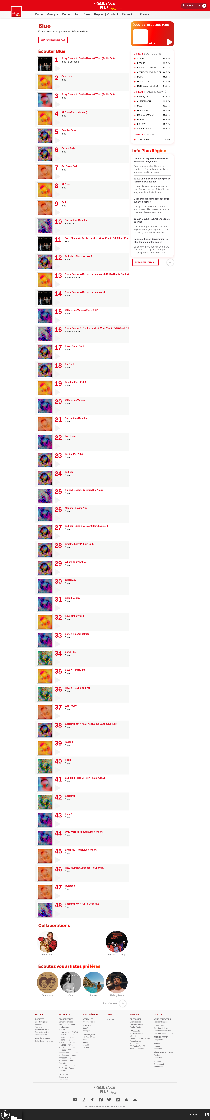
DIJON (153, 77)
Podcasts (38, 1024)
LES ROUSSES (153, 110)
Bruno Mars (47, 995)
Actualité (38, 1027)
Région (67, 14)
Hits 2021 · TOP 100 (67, 1048)
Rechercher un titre (42, 1030)
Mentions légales (104, 1106)
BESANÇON (153, 97)
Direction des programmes (164, 1033)
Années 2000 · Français (68, 1055)
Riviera (93, 995)
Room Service (135, 1041)
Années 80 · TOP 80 (67, 1066)
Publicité (157, 1055)
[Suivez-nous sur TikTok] (92, 1099)
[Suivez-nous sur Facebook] (100, 1099)
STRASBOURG (153, 139)
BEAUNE (153, 63)
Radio (39, 14)
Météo (85, 1040)
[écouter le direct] (170, 42)
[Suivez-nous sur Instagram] (83, 1099)
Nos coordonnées (161, 1022)
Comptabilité (159, 1040)
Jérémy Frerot (117, 995)
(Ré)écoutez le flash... (145, 262)
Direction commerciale (162, 1031)
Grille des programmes (44, 1041)
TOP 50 (62, 1030)
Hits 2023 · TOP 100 (67, 1042)
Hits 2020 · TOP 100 (67, 1050)
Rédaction (158, 1049)
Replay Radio (135, 1027)
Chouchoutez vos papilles (140, 1038)
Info (77, 14)
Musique (52, 14)
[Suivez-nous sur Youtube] (75, 1099)
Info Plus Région (89, 1022)
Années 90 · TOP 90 (67, 1058)
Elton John (73, 62)
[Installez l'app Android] (135, 1099)
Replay (99, 14)
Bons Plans (87, 1028)
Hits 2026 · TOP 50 (66, 1035)
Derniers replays (136, 1024)
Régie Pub (129, 14)
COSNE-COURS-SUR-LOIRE (153, 72)
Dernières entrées (66, 1022)
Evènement (134, 1044)
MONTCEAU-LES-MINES (153, 86)
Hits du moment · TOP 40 (68, 1032)
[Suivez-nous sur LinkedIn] (117, 1099)
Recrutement (159, 1064)
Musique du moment (67, 1024)
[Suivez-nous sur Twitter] (109, 1099)
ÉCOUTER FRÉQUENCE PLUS (151, 24)
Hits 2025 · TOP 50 (66, 1037)
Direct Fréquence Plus (43, 1022)
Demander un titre (42, 1032)
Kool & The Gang (116, 954)
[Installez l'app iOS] (126, 1099)
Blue (63, 62)
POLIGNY (153, 124)
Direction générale (161, 1028)
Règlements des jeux (118, 1106)
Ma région (86, 1031)
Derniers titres (135, 1022)
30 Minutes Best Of (137, 1046)
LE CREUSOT (153, 81)
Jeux (87, 14)
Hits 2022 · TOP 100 (67, 1045)
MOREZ (153, 119)
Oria (70, 995)
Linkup (74, 223)
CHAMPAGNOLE (153, 101)
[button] (5, 1114)
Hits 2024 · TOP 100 (67, 1040)
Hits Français (64, 1027)
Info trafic (86, 1047)
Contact (112, 14)
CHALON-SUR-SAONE (153, 68)
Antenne (157, 1046)
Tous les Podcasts (137, 1049)
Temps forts (63, 1077)
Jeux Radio (110, 1019)
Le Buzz (86, 1045)
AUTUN (153, 59)
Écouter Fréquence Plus (53, 40)
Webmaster (158, 1067)
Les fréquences (41, 1035)
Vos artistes (63, 1080)
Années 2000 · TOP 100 (68, 1053)
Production (158, 1058)
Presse (144, 14)
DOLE (153, 106)
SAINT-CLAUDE (153, 129)
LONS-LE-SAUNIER (153, 115)
